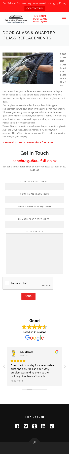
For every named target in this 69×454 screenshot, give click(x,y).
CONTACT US (34, 8)
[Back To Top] (35, 442)
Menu (63, 18)
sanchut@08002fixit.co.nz (35, 161)
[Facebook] (17, 426)
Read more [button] (17, 380)
